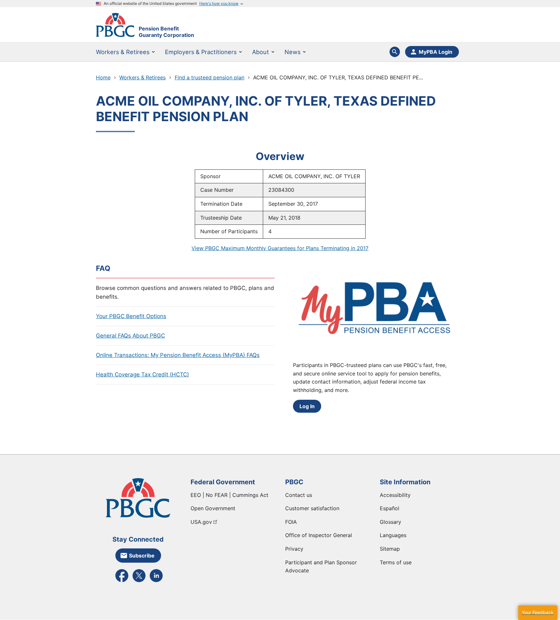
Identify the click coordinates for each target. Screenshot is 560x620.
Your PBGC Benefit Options (131, 316)
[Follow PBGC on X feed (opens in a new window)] (139, 581)
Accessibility (395, 495)
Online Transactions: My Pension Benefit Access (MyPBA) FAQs (178, 355)
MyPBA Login (435, 52)
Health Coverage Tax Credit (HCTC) (142, 374)
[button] (537, 612)
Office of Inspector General (318, 535)
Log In (307, 406)
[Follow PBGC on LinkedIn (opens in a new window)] (156, 581)
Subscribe (142, 555)
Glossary (390, 522)
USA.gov (201, 522)
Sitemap (390, 548)
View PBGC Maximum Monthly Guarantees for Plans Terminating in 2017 (280, 248)
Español (389, 508)
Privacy (294, 548)
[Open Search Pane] (395, 52)
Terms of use (396, 562)
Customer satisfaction (312, 508)
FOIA (291, 522)
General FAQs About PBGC (130, 335)
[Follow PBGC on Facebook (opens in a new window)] (122, 581)
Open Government (213, 508)
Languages (393, 535)
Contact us (298, 495)
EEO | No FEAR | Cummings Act (229, 495)
